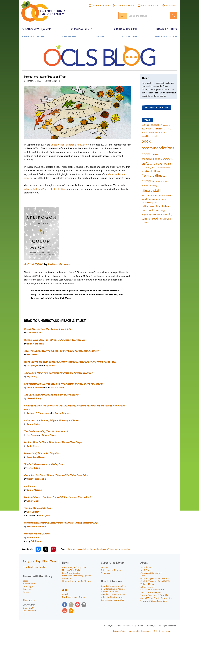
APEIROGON (34, 264)
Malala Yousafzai (35, 387)
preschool (147, 210)
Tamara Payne (49, 435)
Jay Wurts (50, 365)
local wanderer (149, 195)
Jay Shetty (32, 376)
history (146, 181)
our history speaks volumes (151, 206)
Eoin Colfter (33, 511)
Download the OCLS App (33, 36)
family (148, 167)
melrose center (165, 195)
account (166, 125)
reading (127, 549)
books (146, 154)
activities (146, 128)
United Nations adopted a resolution (69, 144)
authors (162, 132)
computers (166, 159)
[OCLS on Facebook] (64, 604)
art (164, 129)
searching (167, 214)
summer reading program (157, 218)
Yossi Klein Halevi (35, 456)
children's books (151, 159)
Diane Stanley (34, 332)
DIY (143, 167)
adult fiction (157, 129)
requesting (147, 214)
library (154, 185)
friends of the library (151, 171)
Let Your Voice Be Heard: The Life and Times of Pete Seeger (53, 442)
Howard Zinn (33, 467)
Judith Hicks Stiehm (36, 478)
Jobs (64, 589)
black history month (149, 136)
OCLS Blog (99, 36)
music (158, 199)
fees (153, 168)
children (155, 154)
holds (154, 181)
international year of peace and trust (106, 549)
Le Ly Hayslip (33, 365)
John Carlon (32, 537)
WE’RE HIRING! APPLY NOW (166, 36)
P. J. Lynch (45, 515)
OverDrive (165, 206)
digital (152, 164)
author (169, 129)
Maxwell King (34, 398)
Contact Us (29, 600)
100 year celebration (152, 124)
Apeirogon (29, 486)
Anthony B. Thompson (38, 413)
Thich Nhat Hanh (35, 343)
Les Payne (32, 435)
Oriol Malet (36, 541)
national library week (149, 202)
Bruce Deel (32, 354)
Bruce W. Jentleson (36, 526)
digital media (163, 163)
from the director (154, 175)
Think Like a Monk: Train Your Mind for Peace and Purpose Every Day (58, 372)
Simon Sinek (33, 500)
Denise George (62, 413)
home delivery (163, 181)
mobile (145, 199)
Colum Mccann (59, 264)
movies (152, 199)
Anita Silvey (33, 445)
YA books (145, 222)
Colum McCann (34, 489)
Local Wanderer (69, 36)
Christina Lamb (57, 387)
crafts (145, 164)
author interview (150, 132)
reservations (157, 214)
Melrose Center (129, 36)
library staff (151, 190)
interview (146, 185)
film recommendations (164, 168)
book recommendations (78, 549)
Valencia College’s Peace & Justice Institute (45, 188)
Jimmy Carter (33, 423)
